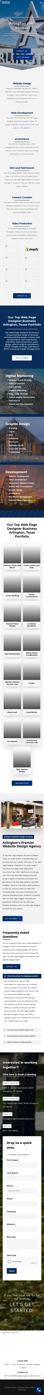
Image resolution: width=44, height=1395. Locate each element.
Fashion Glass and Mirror (12, 566)
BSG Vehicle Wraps (22, 770)
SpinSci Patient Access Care (12, 683)
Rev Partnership (12, 654)
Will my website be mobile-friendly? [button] (19, 1042)
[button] (41, 3)
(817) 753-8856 (10, 1130)
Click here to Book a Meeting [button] (19, 1074)
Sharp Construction (31, 596)
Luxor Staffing (12, 596)
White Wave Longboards (31, 654)
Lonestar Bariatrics (31, 625)
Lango (32, 683)
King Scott (12, 712)
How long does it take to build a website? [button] (21, 1036)
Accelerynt (12, 741)
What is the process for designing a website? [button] (22, 976)
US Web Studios (11, 1387)
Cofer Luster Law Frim (32, 566)
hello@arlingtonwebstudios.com (18, 1118)
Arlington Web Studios (26, 1387)
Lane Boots (31, 712)
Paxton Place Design (12, 625)
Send (11, 1271)
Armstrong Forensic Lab (32, 741)
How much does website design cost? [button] (20, 1030)
